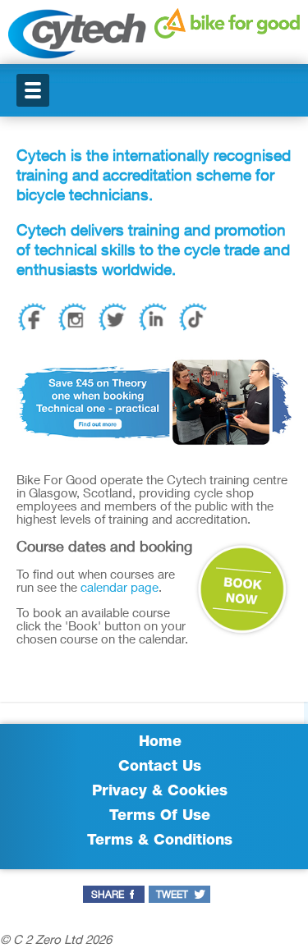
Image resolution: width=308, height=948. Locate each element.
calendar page (119, 589)
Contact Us (159, 767)
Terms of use (159, 816)
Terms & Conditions (159, 841)
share (107, 895)
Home (160, 742)
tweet (172, 895)
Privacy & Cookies (160, 792)
